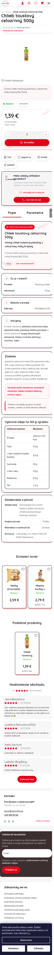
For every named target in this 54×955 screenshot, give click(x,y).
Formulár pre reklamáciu (15, 914)
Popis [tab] (12, 213)
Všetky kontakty (43, 821)
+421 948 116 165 (33, 200)
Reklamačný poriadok (13, 906)
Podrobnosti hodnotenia (13, 31)
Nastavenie (26, 940)
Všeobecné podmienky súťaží (17, 910)
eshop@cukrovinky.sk (33, 192)
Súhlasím (38, 948)
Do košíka (29, 142)
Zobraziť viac (27, 779)
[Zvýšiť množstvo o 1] (46, 134)
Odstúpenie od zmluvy (14, 918)
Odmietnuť (13, 948)
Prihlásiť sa (11, 870)
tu (29, 933)
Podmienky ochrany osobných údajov (20, 898)
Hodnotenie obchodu (27, 684)
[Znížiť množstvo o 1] (8, 134)
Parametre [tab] (35, 213)
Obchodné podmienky (14, 894)
